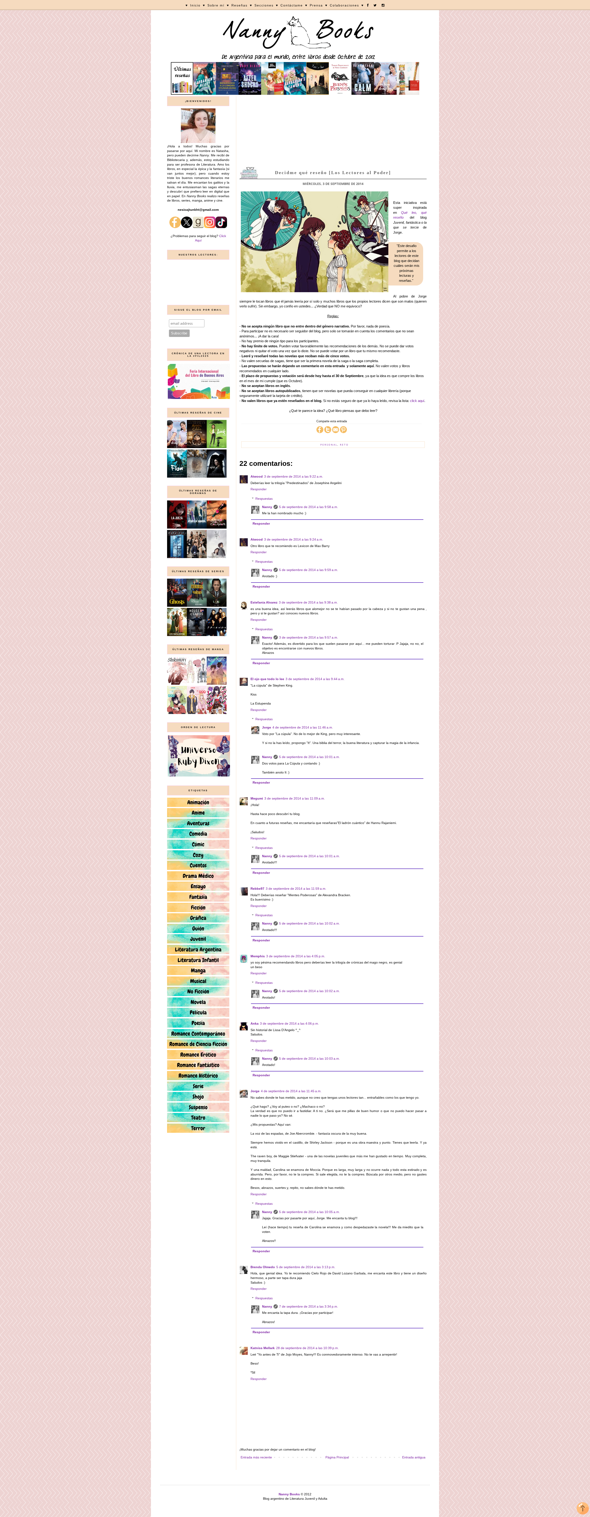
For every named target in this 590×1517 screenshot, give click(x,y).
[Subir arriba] (583, 1509)
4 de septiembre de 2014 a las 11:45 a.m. (291, 1091)
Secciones (264, 5)
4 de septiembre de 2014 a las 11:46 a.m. (302, 727)
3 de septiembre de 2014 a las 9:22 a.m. (293, 476)
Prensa (316, 5)
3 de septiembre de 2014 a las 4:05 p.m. (295, 956)
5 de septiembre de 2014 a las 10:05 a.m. (309, 1212)
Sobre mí (215, 5)
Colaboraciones (344, 5)
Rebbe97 (257, 888)
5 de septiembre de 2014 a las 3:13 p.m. (305, 1267)
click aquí (417, 401)
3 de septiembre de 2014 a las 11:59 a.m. (296, 888)
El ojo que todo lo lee (267, 679)
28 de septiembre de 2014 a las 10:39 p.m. (307, 1348)
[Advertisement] (333, 130)
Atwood (257, 476)
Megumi (257, 798)
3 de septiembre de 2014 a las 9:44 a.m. (315, 679)
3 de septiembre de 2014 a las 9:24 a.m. (293, 539)
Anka (255, 1023)
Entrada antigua (413, 1457)
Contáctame (291, 5)
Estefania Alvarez (264, 602)
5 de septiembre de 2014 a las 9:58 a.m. (308, 507)
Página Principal (337, 1457)
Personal (328, 444)
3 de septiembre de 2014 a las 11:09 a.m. (294, 798)
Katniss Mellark (263, 1348)
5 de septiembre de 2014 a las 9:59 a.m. (308, 570)
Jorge (266, 727)
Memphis (258, 956)
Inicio (195, 5)
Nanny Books (289, 1494)
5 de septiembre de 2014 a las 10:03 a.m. (309, 1058)
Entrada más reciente (256, 1457)
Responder (259, 489)
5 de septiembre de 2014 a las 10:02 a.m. (309, 923)
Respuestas (264, 498)
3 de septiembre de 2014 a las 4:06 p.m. (289, 1023)
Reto (344, 444)
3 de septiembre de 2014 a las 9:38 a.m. (308, 602)
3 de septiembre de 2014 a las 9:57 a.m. (308, 637)
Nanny (267, 507)
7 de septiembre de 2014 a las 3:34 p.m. (308, 1306)
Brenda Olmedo (263, 1267)
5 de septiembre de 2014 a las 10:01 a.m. (309, 757)
